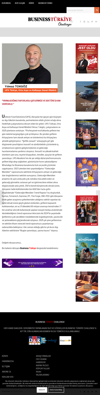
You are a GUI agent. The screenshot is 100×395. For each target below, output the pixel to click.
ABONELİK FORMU (45, 3)
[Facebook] (80, 21)
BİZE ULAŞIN (20, 3)
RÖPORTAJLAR (43, 368)
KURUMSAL (6, 3)
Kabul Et (42, 390)
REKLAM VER (7, 376)
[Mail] (96, 21)
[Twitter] (92, 21)
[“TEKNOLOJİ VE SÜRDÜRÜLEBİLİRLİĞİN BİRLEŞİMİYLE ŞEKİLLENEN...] (98, 197)
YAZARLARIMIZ (42, 374)
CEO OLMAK (41, 359)
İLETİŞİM (6, 366)
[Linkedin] (88, 21)
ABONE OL (6, 371)
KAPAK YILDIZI (42, 365)
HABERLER (41, 362)
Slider (38, 371)
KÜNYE (31, 3)
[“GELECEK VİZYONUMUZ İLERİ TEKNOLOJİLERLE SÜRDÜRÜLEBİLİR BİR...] (2, 197)
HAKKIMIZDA (8, 361)
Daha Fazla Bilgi (56, 390)
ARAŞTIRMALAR (43, 356)
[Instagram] (84, 21)
